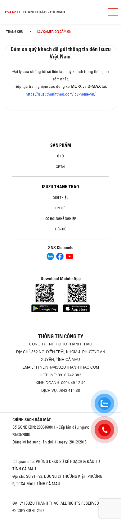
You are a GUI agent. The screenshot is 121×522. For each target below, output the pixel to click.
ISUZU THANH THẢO (60, 187)
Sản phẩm (60, 145)
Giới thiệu (61, 197)
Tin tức (60, 208)
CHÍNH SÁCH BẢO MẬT (31, 419)
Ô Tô (60, 156)
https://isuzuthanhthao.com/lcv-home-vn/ (61, 94)
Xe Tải (60, 167)
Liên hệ (60, 229)
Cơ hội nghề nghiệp (60, 218)
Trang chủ (14, 31)
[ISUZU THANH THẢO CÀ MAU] (51, 12)
